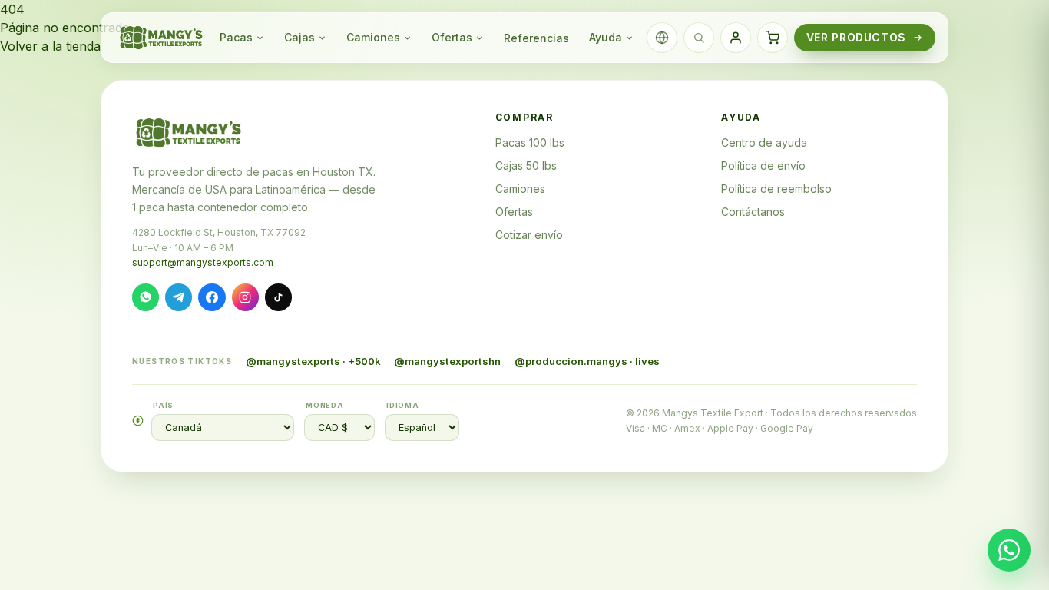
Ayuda (605, 37)
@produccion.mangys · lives (587, 361)
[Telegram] (178, 296)
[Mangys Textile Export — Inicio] (162, 38)
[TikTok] (278, 296)
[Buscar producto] (698, 37)
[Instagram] (245, 296)
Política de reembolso (776, 188)
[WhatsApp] (145, 296)
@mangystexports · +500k (313, 361)
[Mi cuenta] (735, 37)
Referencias (536, 38)
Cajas (299, 37)
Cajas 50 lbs (526, 165)
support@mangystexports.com (202, 262)
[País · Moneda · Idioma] (662, 37)
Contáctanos (753, 211)
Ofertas (452, 37)
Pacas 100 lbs (529, 142)
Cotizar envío (529, 234)
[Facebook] (211, 296)
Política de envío (763, 165)
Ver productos (856, 37)
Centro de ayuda (764, 142)
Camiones (373, 37)
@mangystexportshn (447, 361)
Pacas (236, 37)
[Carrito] (772, 37)
